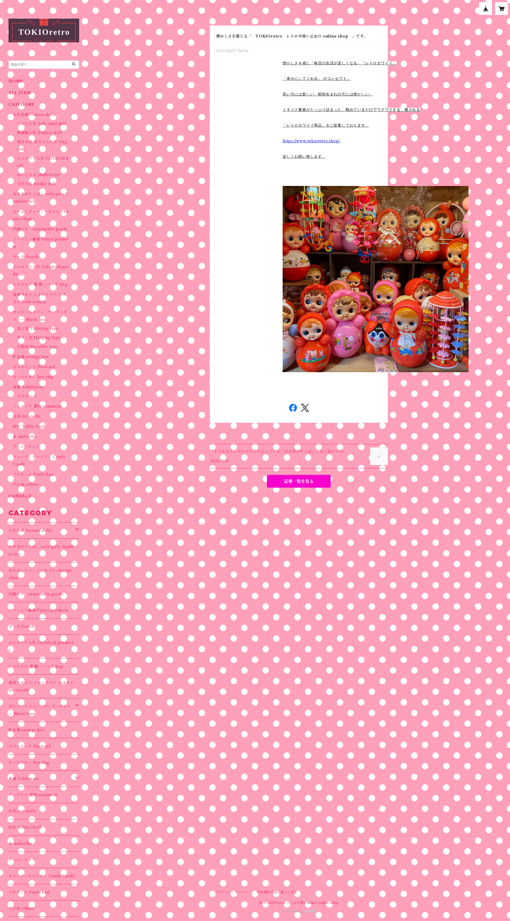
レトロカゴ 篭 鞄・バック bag (40, 284)
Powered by (293, 911)
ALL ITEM (19, 92)
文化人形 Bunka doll (36, 183)
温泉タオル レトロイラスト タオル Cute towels (41, 686)
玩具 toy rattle (27, 416)
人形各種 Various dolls (34, 114)
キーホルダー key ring (33, 377)
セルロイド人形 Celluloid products (40, 646)
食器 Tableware (28, 387)
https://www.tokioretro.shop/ (311, 141)
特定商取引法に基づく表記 (277, 892)
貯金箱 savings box (31, 356)
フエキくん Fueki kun (33, 474)
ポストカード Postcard (34, 366)
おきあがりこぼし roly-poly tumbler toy (41, 550)
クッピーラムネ (26, 446)
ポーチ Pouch (26, 256)
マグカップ (27, 396)
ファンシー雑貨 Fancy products (38, 610)
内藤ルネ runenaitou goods (40, 229)
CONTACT (20, 496)
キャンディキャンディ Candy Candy (41, 876)
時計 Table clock (29, 426)
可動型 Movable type (37, 346)
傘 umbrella (24, 436)
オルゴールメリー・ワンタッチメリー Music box (39, 710)
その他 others (26, 484)
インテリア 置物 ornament (37, 406)
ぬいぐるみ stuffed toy (38, 174)
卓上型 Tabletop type (38, 328)
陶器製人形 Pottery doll (39, 132)
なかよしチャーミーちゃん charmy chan (40, 574)
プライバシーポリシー (231, 892)
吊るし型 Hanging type (39, 337)
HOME (15, 81)
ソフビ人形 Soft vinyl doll (41, 123)
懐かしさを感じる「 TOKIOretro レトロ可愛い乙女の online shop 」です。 (292, 36)
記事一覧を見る (299, 481)
